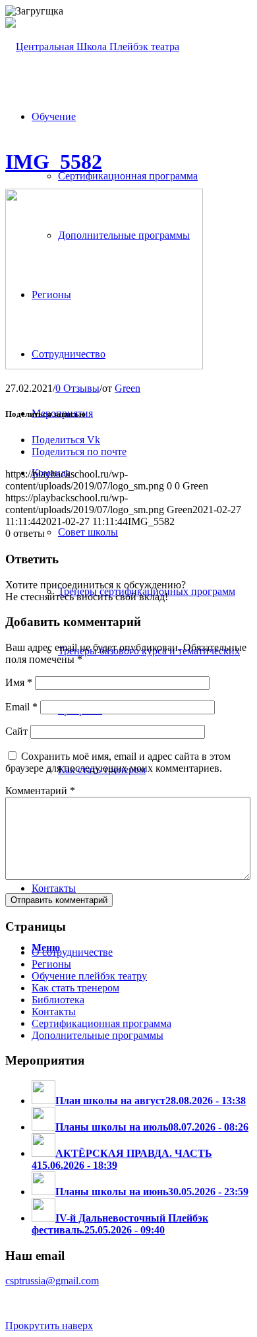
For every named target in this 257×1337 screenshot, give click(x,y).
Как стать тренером (75, 987)
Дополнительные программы (97, 1035)
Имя (18, 682)
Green (127, 388)
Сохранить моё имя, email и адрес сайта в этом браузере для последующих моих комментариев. (118, 762)
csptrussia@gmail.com (52, 1280)
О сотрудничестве (72, 952)
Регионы (51, 964)
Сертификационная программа (101, 1023)
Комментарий (40, 790)
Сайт (16, 731)
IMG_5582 (53, 161)
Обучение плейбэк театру (89, 975)
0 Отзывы (77, 388)
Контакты (54, 1011)
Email (21, 706)
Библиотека (58, 999)
